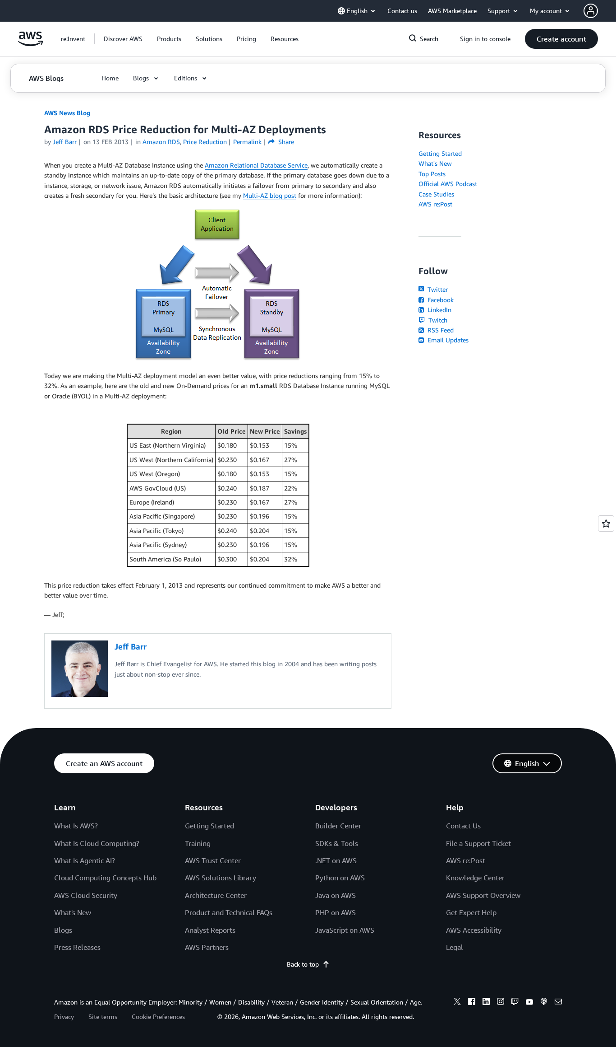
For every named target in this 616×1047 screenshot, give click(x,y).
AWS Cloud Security (85, 895)
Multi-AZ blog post (269, 195)
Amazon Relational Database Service (256, 165)
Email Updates (447, 340)
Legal (454, 947)
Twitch (437, 320)
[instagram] (500, 1003)
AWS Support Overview (483, 895)
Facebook (440, 300)
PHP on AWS (335, 912)
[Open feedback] (606, 523)
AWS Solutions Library (220, 877)
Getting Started (440, 153)
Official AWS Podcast (447, 183)
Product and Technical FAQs (228, 912)
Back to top (303, 964)
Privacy (64, 1016)
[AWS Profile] (591, 11)
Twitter (437, 289)
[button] (123, 39)
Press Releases (77, 947)
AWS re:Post (435, 204)
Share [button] (285, 141)
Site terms (102, 1016)
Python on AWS (340, 877)
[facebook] (471, 1003)
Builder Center (338, 825)
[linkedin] (486, 1003)
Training (198, 843)
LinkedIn (438, 309)
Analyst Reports (210, 930)
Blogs (63, 930)
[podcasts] (543, 1003)
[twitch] (515, 1003)
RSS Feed (440, 330)
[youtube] (529, 1003)
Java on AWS (335, 895)
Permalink (247, 141)
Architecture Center (216, 895)
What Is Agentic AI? (84, 860)
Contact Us (463, 825)
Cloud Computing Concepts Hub (105, 877)
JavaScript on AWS (344, 930)
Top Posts (432, 174)
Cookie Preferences (158, 1016)
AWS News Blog (67, 113)
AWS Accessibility (473, 930)
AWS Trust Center (213, 860)
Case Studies (436, 194)
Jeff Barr (65, 141)
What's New (435, 163)
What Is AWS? (76, 825)
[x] (457, 1003)
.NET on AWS (336, 860)
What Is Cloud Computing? (96, 843)
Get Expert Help (471, 912)
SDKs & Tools (336, 843)
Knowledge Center (475, 877)
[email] (558, 1003)
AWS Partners (207, 947)
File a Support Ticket (478, 843)
